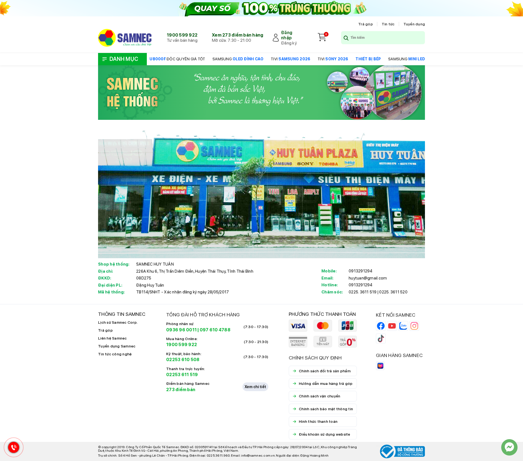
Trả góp (365, 24)
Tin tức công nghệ (115, 354)
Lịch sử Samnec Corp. (118, 322)
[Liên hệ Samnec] (509, 447)
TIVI (290, 59)
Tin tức (388, 24)
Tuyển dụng (414, 24)
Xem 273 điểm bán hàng (237, 35)
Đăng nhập (286, 35)
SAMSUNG (237, 59)
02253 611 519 (182, 374)
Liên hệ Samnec (112, 338)
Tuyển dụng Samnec (116, 346)
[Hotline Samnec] (12, 448)
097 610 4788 (215, 329)
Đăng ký (289, 43)
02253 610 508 (182, 359)
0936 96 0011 (181, 329)
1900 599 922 (182, 35)
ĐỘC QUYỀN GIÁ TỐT (177, 59)
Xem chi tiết (255, 387)
